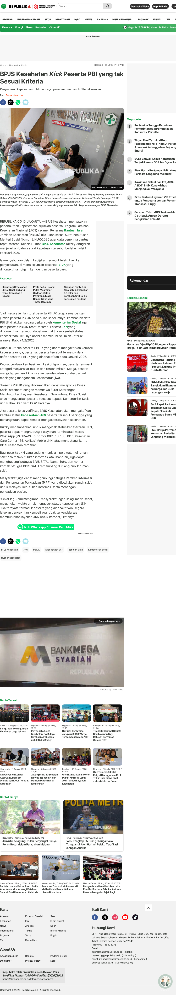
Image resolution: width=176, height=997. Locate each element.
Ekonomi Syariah (28, 19)
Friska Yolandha (14, 95)
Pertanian (40, 27)
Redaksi (29, 955)
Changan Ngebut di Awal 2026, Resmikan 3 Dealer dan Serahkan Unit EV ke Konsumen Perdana (76, 293)
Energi (19, 27)
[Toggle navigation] (3, 6)
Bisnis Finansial (122, 19)
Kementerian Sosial (66, 322)
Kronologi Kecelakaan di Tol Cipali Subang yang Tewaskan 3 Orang (14, 291)
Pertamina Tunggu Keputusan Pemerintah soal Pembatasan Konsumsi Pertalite (153, 129)
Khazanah (5, 921)
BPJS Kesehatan (53, 244)
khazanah (63, 19)
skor (48, 19)
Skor (52, 916)
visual (157, 19)
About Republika (9, 955)
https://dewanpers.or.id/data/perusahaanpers (27, 978)
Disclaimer (5, 960)
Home (3, 65)
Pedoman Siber (58, 955)
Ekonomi (13, 65)
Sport (53, 925)
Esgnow (4, 935)
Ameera (4, 916)
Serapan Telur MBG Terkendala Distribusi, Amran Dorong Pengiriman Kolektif (154, 215)
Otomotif (54, 27)
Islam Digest (57, 921)
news (88, 19)
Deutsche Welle (140, 6)
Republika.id (160, 6)
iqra (77, 19)
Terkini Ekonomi (137, 298)
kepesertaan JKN (33, 415)
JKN (64, 327)
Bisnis (29, 27)
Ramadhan (31, 940)
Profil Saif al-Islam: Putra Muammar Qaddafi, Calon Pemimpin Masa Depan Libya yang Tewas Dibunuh (44, 294)
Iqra (27, 921)
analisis (102, 19)
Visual (28, 935)
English (54, 935)
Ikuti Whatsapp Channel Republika (48, 527)
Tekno (28, 930)
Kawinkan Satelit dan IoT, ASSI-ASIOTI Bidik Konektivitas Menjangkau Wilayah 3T (154, 185)
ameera (7, 19)
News (3, 925)
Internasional (7, 930)
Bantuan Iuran (74, 230)
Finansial (7, 27)
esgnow (143, 19)
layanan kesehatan (10, 557)
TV (168, 19)
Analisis (29, 925)
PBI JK (61, 265)
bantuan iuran (76, 549)
